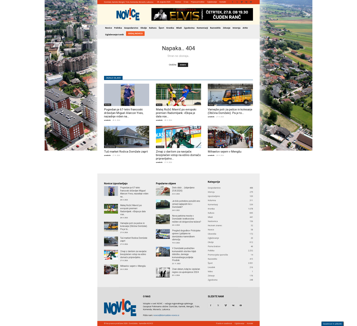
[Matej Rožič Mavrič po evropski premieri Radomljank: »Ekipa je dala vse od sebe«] (178, 95)
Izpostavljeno (214, 196)
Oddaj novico (135, 33)
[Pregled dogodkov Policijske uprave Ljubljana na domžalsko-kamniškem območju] (163, 234)
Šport (161, 27)
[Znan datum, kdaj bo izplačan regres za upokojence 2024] (163, 272)
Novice (108, 27)
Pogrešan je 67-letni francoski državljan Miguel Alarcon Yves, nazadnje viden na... (123, 113)
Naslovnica (213, 221)
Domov (178, 2)
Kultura (152, 27)
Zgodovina (189, 27)
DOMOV (183, 65)
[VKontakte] (246, 2)
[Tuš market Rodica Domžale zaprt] (126, 137)
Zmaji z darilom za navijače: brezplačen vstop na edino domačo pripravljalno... (178, 155)
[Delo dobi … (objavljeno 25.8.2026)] (163, 191)
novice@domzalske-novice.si (166, 315)
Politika (118, 27)
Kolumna (212, 200)
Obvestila (160, 147)
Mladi (179, 27)
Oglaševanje (212, 2)
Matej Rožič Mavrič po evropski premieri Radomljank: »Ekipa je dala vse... (176, 113)
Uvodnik (211, 267)
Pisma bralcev (214, 246)
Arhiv (245, 27)
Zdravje (226, 27)
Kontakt (250, 323)
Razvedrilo (215, 27)
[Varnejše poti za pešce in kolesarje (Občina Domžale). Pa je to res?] (230, 95)
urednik (107, 120)
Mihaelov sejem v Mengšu (224, 151)
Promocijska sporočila (218, 254)
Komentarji (202, 27)
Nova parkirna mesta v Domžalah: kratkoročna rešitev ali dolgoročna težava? (186, 218)
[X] (237, 2)
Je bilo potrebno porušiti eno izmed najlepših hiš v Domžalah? (186, 204)
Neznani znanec (215, 225)
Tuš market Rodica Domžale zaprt (126, 151)
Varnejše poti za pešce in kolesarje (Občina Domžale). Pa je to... (230, 111)
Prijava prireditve (197, 2)
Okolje (143, 27)
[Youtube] (251, 2)
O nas (186, 2)
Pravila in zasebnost (224, 323)
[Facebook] (232, 2)
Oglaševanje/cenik (114, 34)
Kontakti (222, 2)
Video (210, 271)
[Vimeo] (242, 2)
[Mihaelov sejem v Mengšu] (230, 137)
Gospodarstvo (131, 27)
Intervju (236, 27)
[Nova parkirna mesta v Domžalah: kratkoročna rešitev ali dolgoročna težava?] (163, 219)
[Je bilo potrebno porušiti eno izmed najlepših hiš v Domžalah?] (163, 204)
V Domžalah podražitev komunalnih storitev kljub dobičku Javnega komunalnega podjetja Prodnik (184, 254)
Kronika (170, 27)
